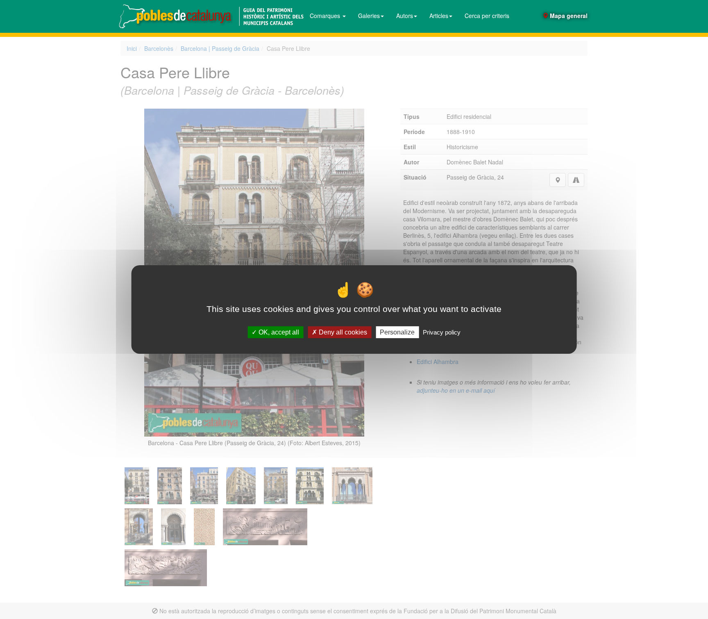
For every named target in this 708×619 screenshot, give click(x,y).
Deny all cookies (342, 332)
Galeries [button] (369, 15)
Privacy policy (442, 332)
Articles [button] (438, 15)
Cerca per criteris (487, 15)
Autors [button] (404, 15)
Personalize (397, 332)
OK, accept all (278, 332)
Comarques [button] (326, 15)
